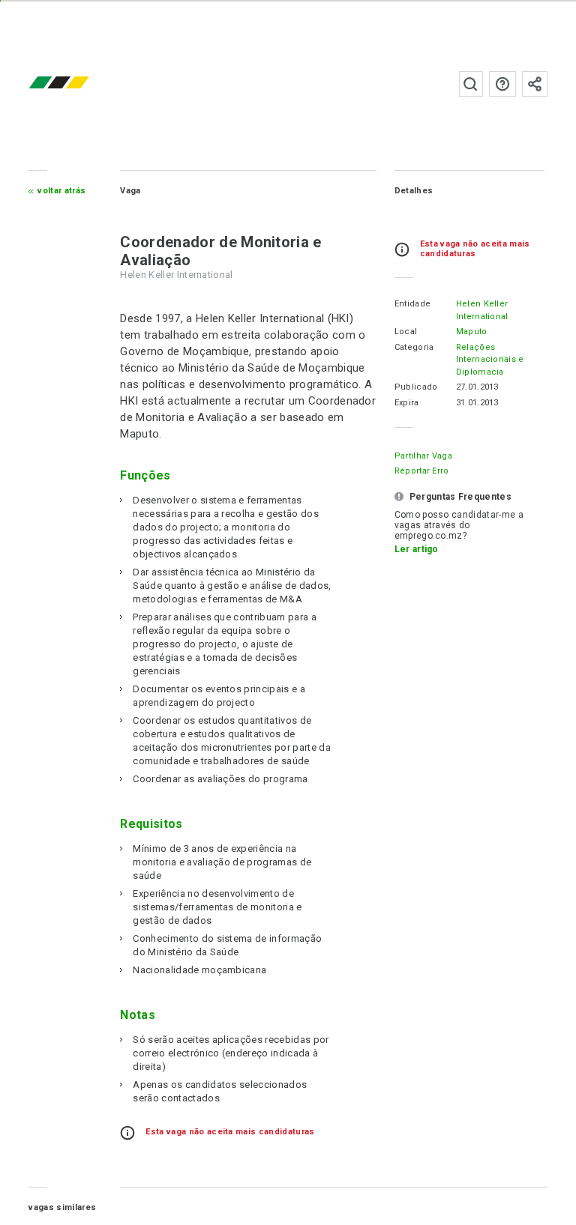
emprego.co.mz (81, 83)
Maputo (472, 331)
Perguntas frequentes (502, 84)
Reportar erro (421, 471)
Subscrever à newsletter (535, 84)
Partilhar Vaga (423, 456)
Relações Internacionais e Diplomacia (490, 359)
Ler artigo (416, 549)
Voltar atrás (62, 191)
